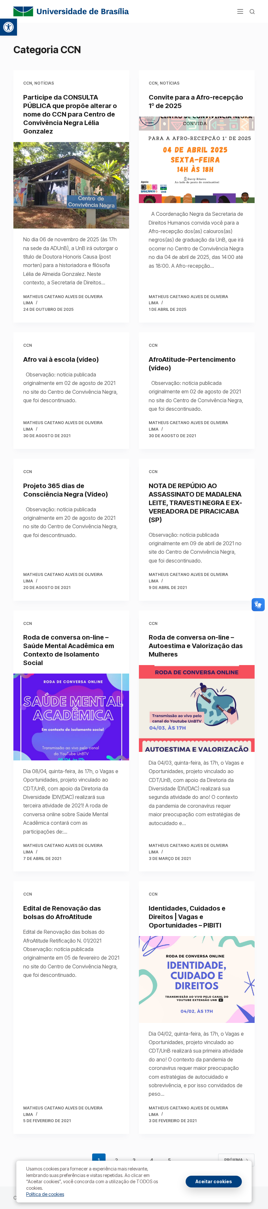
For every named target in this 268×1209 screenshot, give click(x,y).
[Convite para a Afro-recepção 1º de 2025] (197, 160)
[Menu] (240, 11)
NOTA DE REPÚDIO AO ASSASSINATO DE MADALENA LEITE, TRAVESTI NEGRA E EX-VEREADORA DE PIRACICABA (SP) (195, 503)
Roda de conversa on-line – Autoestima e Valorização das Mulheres (196, 645)
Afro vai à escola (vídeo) (61, 359)
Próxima (233, 1159)
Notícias (44, 83)
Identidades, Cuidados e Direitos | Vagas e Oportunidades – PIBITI (187, 916)
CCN (27, 83)
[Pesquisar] (252, 11)
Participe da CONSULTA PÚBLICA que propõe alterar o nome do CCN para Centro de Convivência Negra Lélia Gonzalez (70, 114)
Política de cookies (45, 1194)
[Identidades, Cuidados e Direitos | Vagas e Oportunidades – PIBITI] (197, 979)
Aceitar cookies (213, 1181)
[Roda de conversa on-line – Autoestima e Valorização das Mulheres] (197, 708)
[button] (8, 27)
